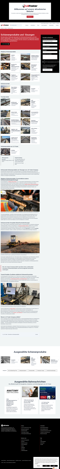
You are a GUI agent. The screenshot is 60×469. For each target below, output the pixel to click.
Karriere (50, 23)
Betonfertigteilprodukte (44, 429)
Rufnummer (45, 50)
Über (38, 25)
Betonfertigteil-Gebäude (44, 427)
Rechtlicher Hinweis (18, 460)
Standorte (57, 23)
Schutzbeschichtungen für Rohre (45, 430)
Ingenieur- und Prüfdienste (17, 312)
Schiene (26, 25)
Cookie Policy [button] (38, 462)
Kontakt (57, 25)
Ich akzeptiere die (50, 61)
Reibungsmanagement (25, 429)
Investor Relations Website (45, 23)
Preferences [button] (36, 463)
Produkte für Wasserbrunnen (45, 432)
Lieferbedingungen (24, 450)
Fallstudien (54, 23)
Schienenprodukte (24, 430)
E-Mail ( (46, 46)
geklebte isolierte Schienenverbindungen (31, 184)
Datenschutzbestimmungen (52, 61)
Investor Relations (24, 444)
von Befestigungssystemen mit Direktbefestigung (18, 278)
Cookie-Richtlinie (3, 460)
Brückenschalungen (43, 433)
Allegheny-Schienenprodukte (8, 51)
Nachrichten (51, 25)
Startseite (2, 28)
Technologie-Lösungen (25, 432)
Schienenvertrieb (5, 83)
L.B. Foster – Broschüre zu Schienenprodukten (11, 334)
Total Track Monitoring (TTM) (26, 427)
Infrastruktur (33, 25)
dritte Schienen (12, 308)
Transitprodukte (5, 97)
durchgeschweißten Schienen (24, 225)
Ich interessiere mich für (49, 39)
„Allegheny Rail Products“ (12, 181)
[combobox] (16, 25)
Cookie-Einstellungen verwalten (26, 460)
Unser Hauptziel (44, 25)
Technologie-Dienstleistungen (26, 433)
